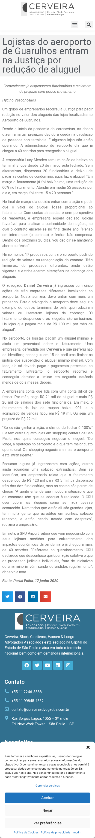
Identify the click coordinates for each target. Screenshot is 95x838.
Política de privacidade (55, 832)
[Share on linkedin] (33, 596)
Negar (47, 810)
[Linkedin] (57, 665)
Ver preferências (47, 823)
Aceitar (47, 798)
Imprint (77, 832)
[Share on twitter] (7, 596)
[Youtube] (47, 665)
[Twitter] (37, 665)
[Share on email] (45, 596)
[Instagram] (68, 665)
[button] (88, 747)
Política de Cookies (26, 832)
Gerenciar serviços (48, 785)
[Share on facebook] (20, 596)
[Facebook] (26, 665)
